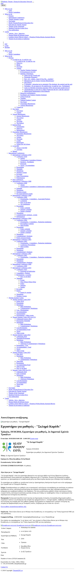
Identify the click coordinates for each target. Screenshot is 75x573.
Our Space (23, 102)
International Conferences (16, 153)
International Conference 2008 (21, 181)
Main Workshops (25, 306)
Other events (20, 333)
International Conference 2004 (21, 218)
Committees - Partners (23, 273)
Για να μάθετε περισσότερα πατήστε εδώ (13, 506)
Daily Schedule (21, 373)
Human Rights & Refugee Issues (19, 402)
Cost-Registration (21, 328)
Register (7, 47)
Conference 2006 (21, 197)
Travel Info (19, 384)
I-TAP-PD (15, 146)
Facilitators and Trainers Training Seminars (33, 95)
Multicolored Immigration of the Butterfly (37, 91)
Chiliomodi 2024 (21, 336)
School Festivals (25, 96)
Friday (22, 283)
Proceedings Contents (27, 223)
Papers (18, 291)
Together (23, 98)
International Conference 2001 (21, 253)
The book (19, 121)
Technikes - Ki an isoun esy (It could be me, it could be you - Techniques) (47, 86)
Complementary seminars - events (26, 215)
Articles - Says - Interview (17, 400)
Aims (10, 52)
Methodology (20, 130)
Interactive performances (27, 93)
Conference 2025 (21, 269)
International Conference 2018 (21, 155)
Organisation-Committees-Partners (31, 160)
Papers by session (25, 292)
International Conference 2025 (21, 268)
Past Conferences (17, 179)
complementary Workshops (28, 359)
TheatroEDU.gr (18, 570)
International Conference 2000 (21, 264)
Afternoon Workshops (27, 379)
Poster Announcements (23, 238)
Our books (12, 388)
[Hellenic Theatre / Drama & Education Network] (16, 1)
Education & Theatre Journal (17, 391)
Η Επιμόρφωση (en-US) (27, 72)
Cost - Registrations (22, 310)
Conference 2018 (21, 156)
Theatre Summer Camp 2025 (21, 352)
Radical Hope (16, 125)
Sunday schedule (25, 211)
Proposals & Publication (27, 271)
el (2, 3)
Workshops (19, 171)
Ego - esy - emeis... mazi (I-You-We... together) (38, 79)
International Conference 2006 (21, 195)
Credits (18, 141)
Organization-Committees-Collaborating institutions (36, 186)
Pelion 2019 (20, 301)
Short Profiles (24, 225)
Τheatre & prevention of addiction (19, 405)
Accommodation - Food (23, 347)
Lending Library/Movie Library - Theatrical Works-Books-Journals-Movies (32, 403)
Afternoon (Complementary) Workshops (32, 343)
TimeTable (19, 361)
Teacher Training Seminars (28, 70)
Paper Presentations (22, 176)
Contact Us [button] (4, 567)
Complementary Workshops (29, 308)
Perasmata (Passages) (30, 77)
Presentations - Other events (25, 315)
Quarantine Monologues (27, 104)
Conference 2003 (21, 241)
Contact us (19, 107)
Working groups (21, 192)
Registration (20, 167)
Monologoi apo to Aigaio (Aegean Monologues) (39, 81)
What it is (19, 63)
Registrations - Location (23, 275)
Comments (23, 201)
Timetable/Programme (23, 338)
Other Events (20, 366)
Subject (22, 158)
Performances (20, 178)
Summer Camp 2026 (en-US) (21, 370)
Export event (34, 438)
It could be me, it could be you (21, 59)
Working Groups (21, 172)
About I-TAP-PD (21, 148)
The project (19, 118)
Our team (19, 66)
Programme (20, 206)
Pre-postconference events (24, 193)
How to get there (25, 202)
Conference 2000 (21, 266)
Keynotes (19, 174)
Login (6, 45)
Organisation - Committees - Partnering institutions (35, 222)
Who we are (8, 51)
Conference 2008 (21, 183)
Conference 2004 (21, 220)
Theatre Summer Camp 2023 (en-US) (24, 317)
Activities (19, 149)
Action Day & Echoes (23, 144)
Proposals (23, 163)
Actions (18, 68)
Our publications (14, 396)
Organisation (20, 126)
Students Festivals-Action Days (18, 395)
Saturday (23, 285)
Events (22, 280)
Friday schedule (25, 208)
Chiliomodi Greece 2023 (24, 319)
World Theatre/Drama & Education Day (21, 389)
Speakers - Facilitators (27, 162)
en (1, 3)
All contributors (25, 204)
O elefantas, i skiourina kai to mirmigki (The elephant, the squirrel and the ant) (48, 84)
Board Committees (14, 54)
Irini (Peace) (28, 82)
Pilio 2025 (19, 354)
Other (18, 386)
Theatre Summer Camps (16, 298)
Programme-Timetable (23, 321)
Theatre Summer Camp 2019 (21, 299)
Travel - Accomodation (27, 165)
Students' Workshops (26, 74)
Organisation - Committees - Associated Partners (35, 199)
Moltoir (14, 151)
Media (18, 65)
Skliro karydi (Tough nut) (32, 75)
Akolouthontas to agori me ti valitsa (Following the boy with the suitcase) (46, 89)
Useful (7, 398)
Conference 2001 (21, 255)
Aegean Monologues (26, 105)
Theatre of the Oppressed (16, 393)
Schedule (19, 188)
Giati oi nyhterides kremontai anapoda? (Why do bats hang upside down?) (47, 88)
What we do (8, 56)
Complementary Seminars (24, 236)
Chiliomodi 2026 (21, 372)
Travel (18, 331)
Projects (11, 58)
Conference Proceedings (27, 245)
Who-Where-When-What (28, 282)
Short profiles (24, 246)
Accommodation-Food (23, 329)
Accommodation (21, 312)
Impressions (20, 142)
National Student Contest (28, 100)
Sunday (22, 287)
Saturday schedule (26, 209)
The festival (20, 123)
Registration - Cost (22, 345)
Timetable (19, 169)
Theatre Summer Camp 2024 (21, 335)
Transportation (20, 313)
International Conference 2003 (21, 239)
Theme (22, 185)
